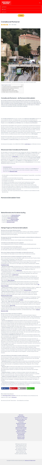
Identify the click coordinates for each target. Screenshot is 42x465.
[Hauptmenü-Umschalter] (40, 3)
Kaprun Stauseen (11, 280)
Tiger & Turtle (12, 305)
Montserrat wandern (21, 430)
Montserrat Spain (21, 438)
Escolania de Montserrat (21, 423)
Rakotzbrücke (19, 270)
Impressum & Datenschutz (30, 460)
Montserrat (14, 397)
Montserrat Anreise (10, 222)
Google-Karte (15, 156)
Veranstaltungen (21, 434)
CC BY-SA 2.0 (28, 144)
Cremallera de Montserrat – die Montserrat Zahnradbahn (12, 86)
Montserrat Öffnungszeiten (12, 220)
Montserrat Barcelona (16, 215)
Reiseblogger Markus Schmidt (9, 395)
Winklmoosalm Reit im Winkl (6, 295)
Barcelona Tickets (21, 437)
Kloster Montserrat (15, 216)
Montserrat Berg (21, 416)
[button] (21, 15)
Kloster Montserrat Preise (12, 217)
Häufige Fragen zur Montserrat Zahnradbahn (10, 91)
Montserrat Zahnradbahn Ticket (8, 89)
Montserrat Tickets (13, 171)
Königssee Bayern (27, 290)
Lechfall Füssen (15, 274)
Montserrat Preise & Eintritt (21, 427)
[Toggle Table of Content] (21, 85)
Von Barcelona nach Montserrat (21, 417)
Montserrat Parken (21, 426)
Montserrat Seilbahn (15, 219)
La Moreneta (21, 421)
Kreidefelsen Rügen (5, 264)
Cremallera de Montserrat (21, 431)
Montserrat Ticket (21, 435)
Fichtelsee (21, 299)
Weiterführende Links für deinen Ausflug (9, 90)
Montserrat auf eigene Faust (21, 419)
